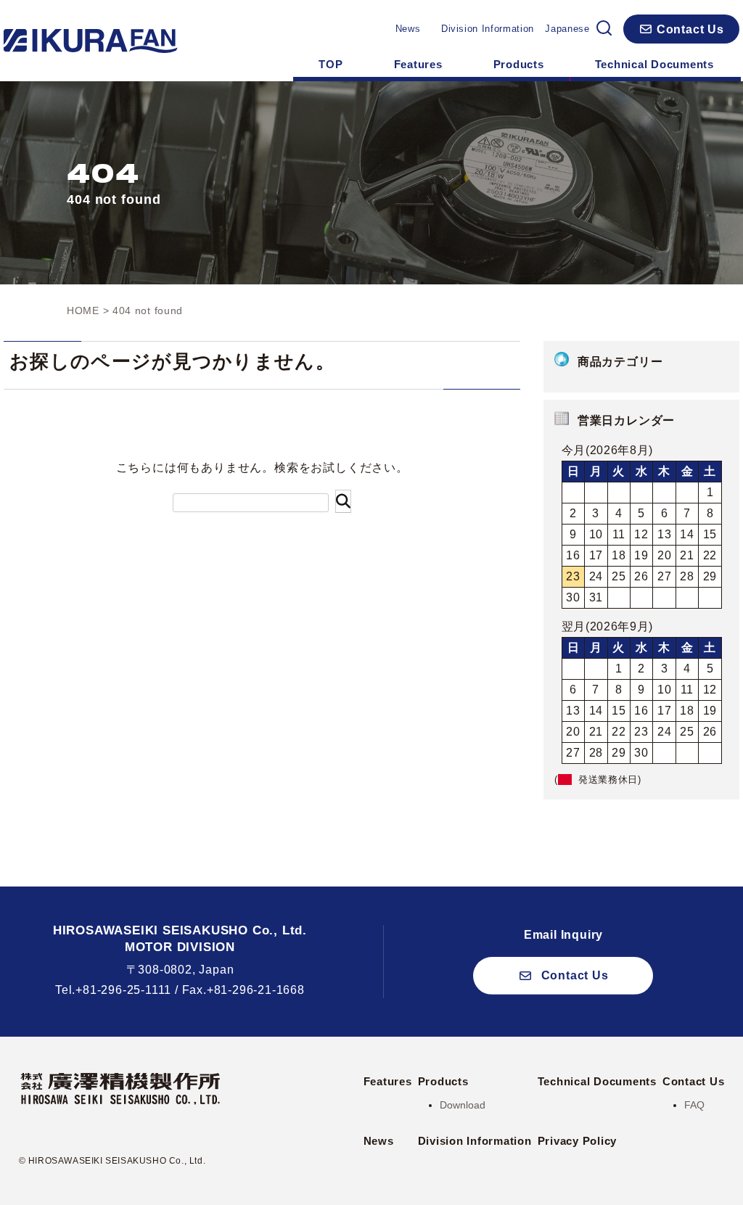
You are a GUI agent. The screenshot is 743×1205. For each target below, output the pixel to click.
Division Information (487, 28)
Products (518, 64)
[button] (681, 29)
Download (462, 1105)
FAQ (694, 1105)
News (408, 28)
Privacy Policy (577, 1141)
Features (418, 64)
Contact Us (693, 1081)
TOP (330, 64)
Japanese (567, 28)
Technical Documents (654, 64)
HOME (83, 310)
